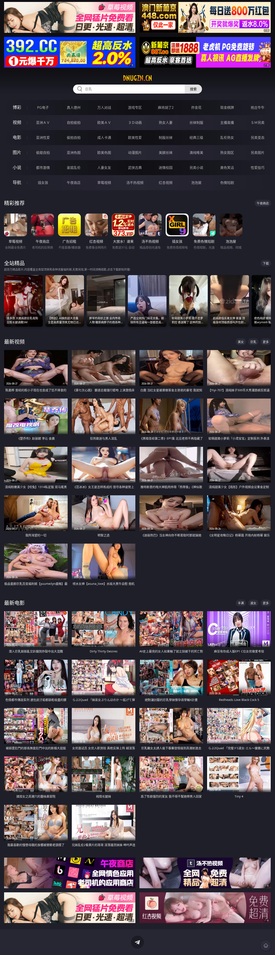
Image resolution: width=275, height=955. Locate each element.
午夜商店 (74, 182)
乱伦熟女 (227, 137)
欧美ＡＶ (104, 122)
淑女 (253, 603)
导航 (17, 182)
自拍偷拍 (74, 122)
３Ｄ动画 (135, 122)
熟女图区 (227, 152)
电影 (17, 137)
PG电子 (43, 107)
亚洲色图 (74, 152)
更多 (266, 342)
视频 (17, 122)
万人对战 (104, 107)
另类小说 (196, 167)
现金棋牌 (227, 107)
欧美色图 (104, 152)
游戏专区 (135, 107)
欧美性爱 (135, 137)
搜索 (193, 89)
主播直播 (227, 122)
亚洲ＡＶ (43, 122)
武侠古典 (135, 167)
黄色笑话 (227, 167)
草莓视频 (104, 182)
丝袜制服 (196, 122)
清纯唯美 (196, 152)
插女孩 (43, 182)
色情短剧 (227, 182)
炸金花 (196, 107)
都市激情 (43, 167)
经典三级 (196, 137)
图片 (17, 152)
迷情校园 (166, 167)
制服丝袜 (166, 137)
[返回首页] (266, 945)
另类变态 (257, 137)
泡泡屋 (196, 182)
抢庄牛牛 (257, 107)
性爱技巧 (257, 167)
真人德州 (74, 107)
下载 (266, 263)
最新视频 (14, 341)
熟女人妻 (166, 122)
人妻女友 (104, 167)
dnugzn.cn (137, 78)
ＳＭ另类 (257, 122)
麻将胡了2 (166, 107)
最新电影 (14, 602)
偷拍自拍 (74, 137)
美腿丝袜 (166, 152)
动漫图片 (135, 152)
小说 (17, 167)
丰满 (241, 603)
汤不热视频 (135, 182)
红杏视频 (166, 182)
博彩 (17, 107)
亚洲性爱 (43, 137)
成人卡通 (104, 137)
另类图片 (257, 152)
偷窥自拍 (43, 152)
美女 (241, 342)
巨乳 (253, 342)
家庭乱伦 (74, 167)
